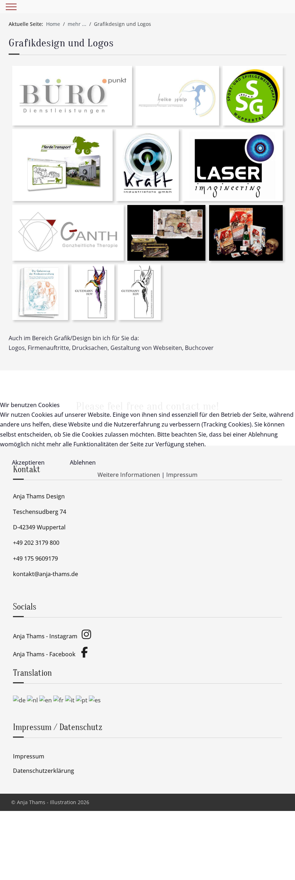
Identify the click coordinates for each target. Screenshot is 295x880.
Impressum (182, 475)
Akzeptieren (28, 462)
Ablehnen (83, 462)
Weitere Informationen (128, 475)
